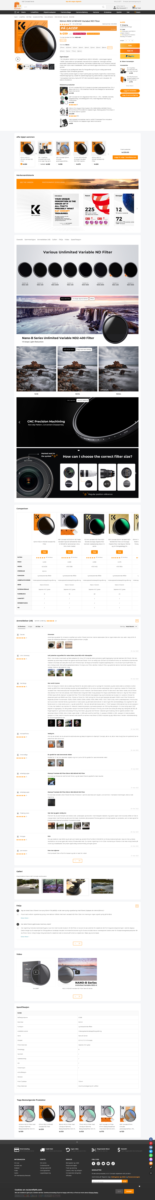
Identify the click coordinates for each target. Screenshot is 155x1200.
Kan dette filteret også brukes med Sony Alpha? (36, 924)
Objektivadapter (50, 12)
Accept (129, 1191)
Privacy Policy (93, 1192)
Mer (128, 12)
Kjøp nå (130, 51)
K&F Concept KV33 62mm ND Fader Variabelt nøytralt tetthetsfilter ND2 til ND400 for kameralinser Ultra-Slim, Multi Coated (69, 543)
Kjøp (130, 45)
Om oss (16, 1163)
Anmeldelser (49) (43, 239)
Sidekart (16, 1168)
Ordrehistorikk (44, 1165)
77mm (74, 51)
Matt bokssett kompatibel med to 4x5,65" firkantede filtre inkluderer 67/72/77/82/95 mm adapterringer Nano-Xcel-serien (90, 120)
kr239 (131, 73)
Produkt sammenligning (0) (132, 1)
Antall (122, 40)
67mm (62, 51)
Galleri (54, 239)
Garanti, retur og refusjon (74, 1170)
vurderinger (77, 24)
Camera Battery (82, 12)
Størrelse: (64, 44)
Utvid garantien (45, 1170)
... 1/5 (78, 861)
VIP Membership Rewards (22, 1175)
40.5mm (68, 47)
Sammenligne (30, 239)
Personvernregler (71, 1165)
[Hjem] (17, 5)
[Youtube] (108, 1163)
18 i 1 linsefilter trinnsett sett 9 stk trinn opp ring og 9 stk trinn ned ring (132, 70)
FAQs (61, 239)
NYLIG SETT (117, 1)
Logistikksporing (45, 1173)
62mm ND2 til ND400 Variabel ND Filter (44, 543)
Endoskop (107, 12)
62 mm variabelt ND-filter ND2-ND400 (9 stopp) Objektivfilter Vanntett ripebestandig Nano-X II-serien (94, 543)
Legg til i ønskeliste (130, 90)
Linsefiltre (34, 12)
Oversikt (20, 239)
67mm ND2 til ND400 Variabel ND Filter (98, 159)
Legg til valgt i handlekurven (125, 157)
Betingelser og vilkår (72, 1163)
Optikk (119, 12)
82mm (80, 51)
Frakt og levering (71, 1168)
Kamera (96, 12)
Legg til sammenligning (130, 95)
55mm (98, 47)
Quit (119, 1191)
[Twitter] (103, 1163)
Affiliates (68, 1175)
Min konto (43, 1163)
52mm (93, 47)
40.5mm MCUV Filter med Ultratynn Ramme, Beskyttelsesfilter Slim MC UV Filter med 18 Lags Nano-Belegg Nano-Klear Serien (27, 1127)
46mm (81, 47)
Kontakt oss (18, 1165)
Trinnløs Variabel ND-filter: (70, 37)
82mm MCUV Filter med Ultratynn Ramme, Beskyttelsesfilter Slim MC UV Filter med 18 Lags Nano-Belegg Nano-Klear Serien (67, 1127)
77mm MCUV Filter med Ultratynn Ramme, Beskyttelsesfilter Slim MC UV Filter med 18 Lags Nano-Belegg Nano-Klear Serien (87, 1127)
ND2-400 (63, 40)
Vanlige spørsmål (45, 1168)
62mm (110, 47)
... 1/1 (78, 943)
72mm (68, 51)
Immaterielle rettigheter (73, 1173)
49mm (87, 47)
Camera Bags (66, 12)
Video (67, 239)
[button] (20, 320)
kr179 (131, 82)
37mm (62, 47)
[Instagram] (98, 1163)
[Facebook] (93, 1163)
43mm (75, 47)
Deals (138, 12)
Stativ (23, 12)
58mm (104, 47)
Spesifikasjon (76, 239)
